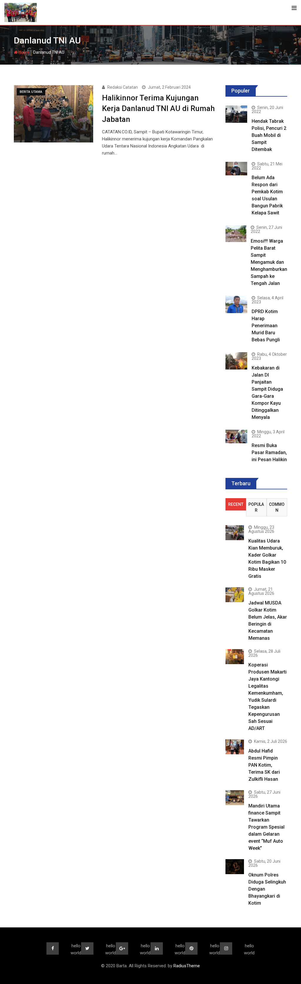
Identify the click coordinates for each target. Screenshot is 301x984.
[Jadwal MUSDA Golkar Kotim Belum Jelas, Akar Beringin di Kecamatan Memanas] (234, 594)
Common (277, 507)
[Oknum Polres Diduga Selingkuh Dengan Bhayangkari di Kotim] (234, 866)
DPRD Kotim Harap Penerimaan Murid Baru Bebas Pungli (266, 325)
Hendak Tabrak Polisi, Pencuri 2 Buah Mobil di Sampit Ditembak (269, 135)
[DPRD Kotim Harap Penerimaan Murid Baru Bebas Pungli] (236, 304)
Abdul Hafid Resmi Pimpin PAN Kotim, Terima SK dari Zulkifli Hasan (264, 765)
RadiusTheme (186, 965)
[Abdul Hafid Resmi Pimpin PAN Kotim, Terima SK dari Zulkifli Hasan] (234, 746)
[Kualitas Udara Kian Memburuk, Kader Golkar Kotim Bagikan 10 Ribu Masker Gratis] (234, 532)
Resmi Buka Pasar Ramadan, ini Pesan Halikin (269, 452)
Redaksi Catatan (122, 87)
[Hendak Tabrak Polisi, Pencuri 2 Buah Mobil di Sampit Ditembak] (236, 114)
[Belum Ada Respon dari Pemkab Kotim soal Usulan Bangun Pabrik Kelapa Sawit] (236, 168)
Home (24, 52)
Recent (235, 504)
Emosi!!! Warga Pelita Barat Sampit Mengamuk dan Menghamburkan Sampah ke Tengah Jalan (269, 262)
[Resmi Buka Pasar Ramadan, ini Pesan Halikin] (236, 436)
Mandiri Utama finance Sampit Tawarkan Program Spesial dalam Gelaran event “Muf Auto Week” (266, 827)
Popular (256, 507)
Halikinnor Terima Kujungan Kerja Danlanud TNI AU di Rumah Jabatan (158, 108)
